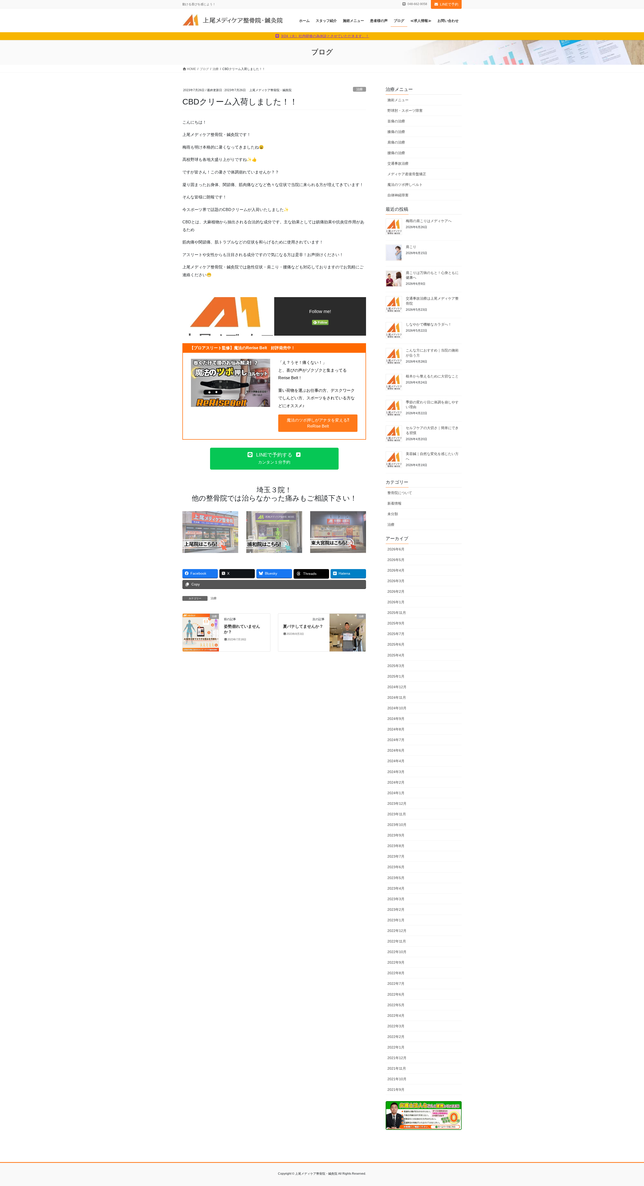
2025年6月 (396, 644)
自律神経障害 (398, 195)
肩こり (411, 247)
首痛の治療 (396, 121)
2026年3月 (396, 581)
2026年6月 (396, 549)
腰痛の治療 (396, 153)
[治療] (201, 632)
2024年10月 (397, 708)
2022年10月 (397, 952)
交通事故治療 (398, 163)
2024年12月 (397, 687)
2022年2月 (396, 1037)
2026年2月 (396, 591)
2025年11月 (396, 613)
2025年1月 (396, 676)
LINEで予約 (449, 4)
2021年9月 (396, 1090)
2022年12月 (397, 931)
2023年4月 (396, 888)
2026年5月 (396, 560)
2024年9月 (396, 719)
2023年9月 (396, 835)
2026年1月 (396, 602)
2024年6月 (396, 750)
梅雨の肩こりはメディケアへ (429, 221)
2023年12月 (397, 803)
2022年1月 (396, 1047)
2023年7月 (396, 856)
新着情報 (394, 503)
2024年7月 (396, 740)
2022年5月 (396, 1005)
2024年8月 (396, 729)
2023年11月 (396, 814)
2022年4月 (396, 1016)
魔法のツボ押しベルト (405, 185)
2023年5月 (396, 878)
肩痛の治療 (396, 142)
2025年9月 (396, 623)
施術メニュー (398, 100)
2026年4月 (396, 570)
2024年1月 (396, 793)
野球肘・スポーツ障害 (405, 111)
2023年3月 (396, 899)
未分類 (392, 514)
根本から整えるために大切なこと (432, 376)
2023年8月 (396, 846)
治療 (359, 89)
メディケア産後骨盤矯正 (406, 174)
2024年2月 (396, 782)
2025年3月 (396, 666)
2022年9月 (396, 962)
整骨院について (399, 493)
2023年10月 (397, 825)
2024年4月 (396, 761)
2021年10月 (397, 1079)
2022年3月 (396, 1026)
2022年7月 (396, 984)
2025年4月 (396, 655)
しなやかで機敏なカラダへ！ (429, 324)
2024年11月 (396, 697)
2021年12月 (397, 1058)
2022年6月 (396, 994)
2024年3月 (396, 772)
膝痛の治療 (396, 132)
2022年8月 (396, 973)
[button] (317, 423)
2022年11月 (396, 941)
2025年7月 (396, 634)
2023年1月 (396, 920)
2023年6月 (396, 867)
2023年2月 (396, 910)
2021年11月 (396, 1068)
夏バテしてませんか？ (303, 626)
